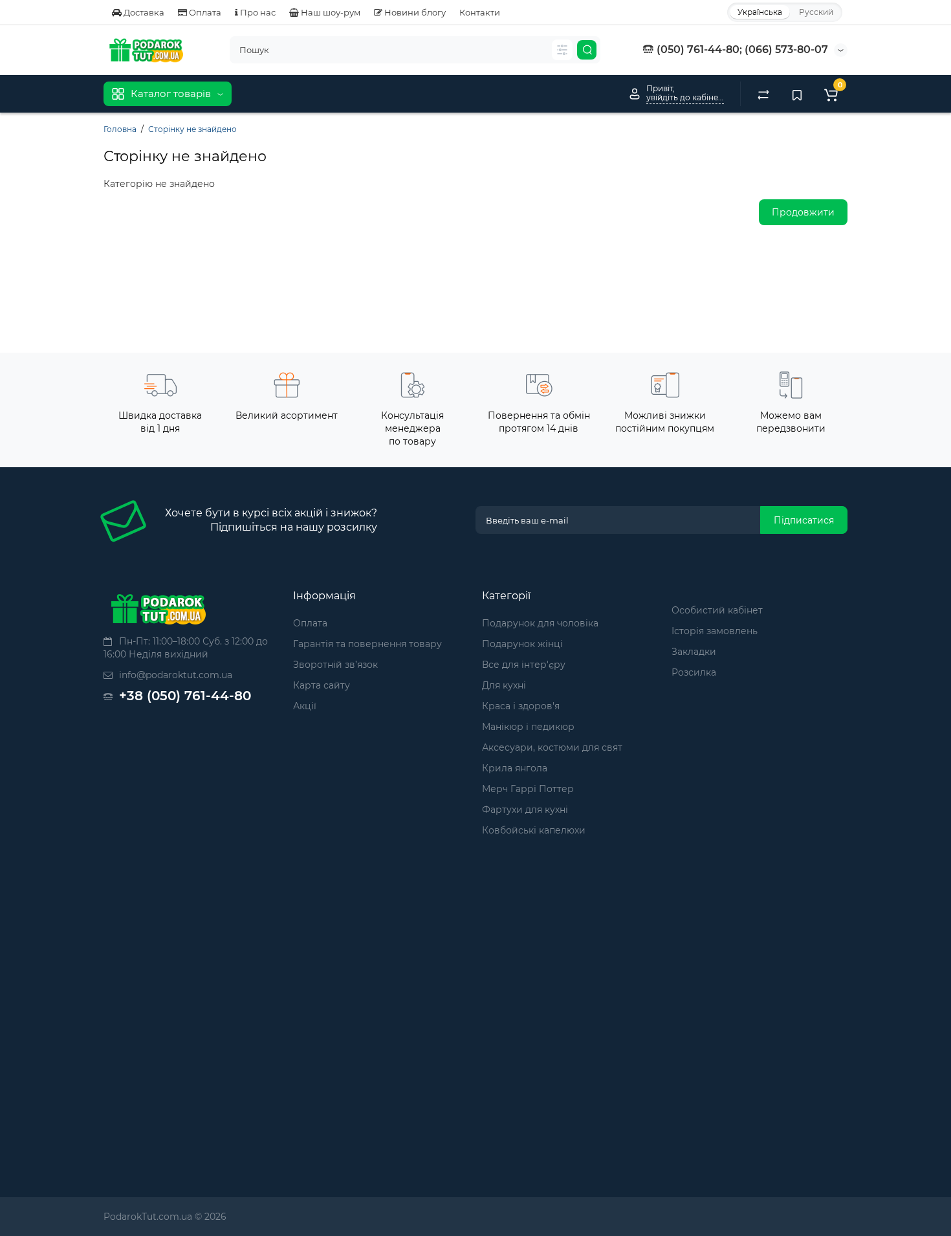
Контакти (479, 12)
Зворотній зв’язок (335, 664)
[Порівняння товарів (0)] (763, 94)
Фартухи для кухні (525, 809)
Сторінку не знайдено (192, 129)
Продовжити (803, 212)
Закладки (694, 651)
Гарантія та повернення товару (367, 644)
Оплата (204, 12)
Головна (120, 129)
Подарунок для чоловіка (540, 623)
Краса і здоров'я (521, 706)
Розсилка (694, 672)
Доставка (143, 12)
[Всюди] (562, 49)
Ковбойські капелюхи (533, 830)
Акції (304, 706)
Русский (816, 12)
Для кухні (504, 685)
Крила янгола (514, 768)
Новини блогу (414, 12)
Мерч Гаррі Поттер (528, 789)
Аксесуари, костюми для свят (552, 747)
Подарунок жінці (522, 644)
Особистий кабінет (717, 610)
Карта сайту (321, 685)
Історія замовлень (715, 631)
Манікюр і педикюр (528, 727)
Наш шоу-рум (329, 12)
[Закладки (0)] (797, 94)
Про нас (257, 12)
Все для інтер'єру (523, 664)
